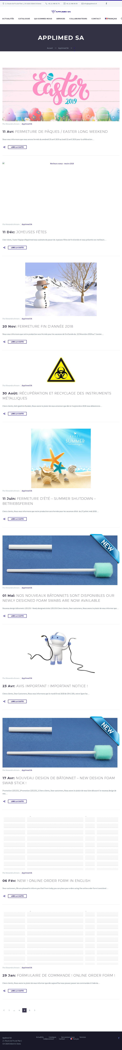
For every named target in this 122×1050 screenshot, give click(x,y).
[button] (4, 147)
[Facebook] (106, 4)
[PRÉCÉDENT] (4, 1010)
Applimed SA (27, 124)
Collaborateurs (78, 19)
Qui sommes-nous (43, 19)
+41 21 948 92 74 (53, 3)
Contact (96, 19)
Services (60, 19)
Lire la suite (17, 147)
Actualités (8, 19)
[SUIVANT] (35, 1010)
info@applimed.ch (90, 3)
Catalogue (24, 19)
